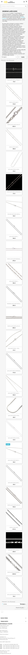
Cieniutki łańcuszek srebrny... (14, 214)
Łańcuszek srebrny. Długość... (14, 79)
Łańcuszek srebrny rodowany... (14, 191)
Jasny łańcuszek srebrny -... (14, 460)
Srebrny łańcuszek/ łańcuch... (14, 124)
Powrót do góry (21, 608)
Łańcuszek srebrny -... (14, 236)
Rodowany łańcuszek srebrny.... (14, 303)
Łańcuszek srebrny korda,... (14, 438)
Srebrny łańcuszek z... (14, 102)
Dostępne (9, 57)
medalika (23, 17)
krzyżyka (4, 18)
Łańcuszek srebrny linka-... (14, 169)
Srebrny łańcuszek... (14, 527)
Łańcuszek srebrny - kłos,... (14, 348)
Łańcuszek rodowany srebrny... (14, 594)
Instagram (2, 612)
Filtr (22, 57)
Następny (23, 604)
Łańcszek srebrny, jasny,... (14, 549)
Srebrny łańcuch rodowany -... (14, 572)
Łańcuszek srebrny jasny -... (14, 393)
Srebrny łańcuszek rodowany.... (14, 258)
